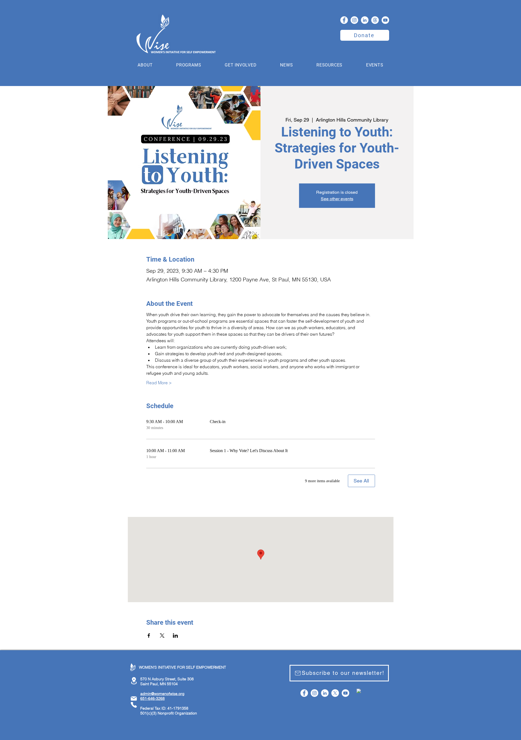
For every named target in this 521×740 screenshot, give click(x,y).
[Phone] (133, 705)
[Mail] (133, 698)
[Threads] (375, 20)
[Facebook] (344, 20)
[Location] (133, 681)
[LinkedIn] (364, 20)
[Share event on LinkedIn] (175, 635)
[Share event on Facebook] (148, 635)
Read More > (159, 382)
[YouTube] (385, 20)
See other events (337, 198)
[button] (145, 65)
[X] (335, 693)
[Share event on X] (162, 635)
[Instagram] (354, 20)
